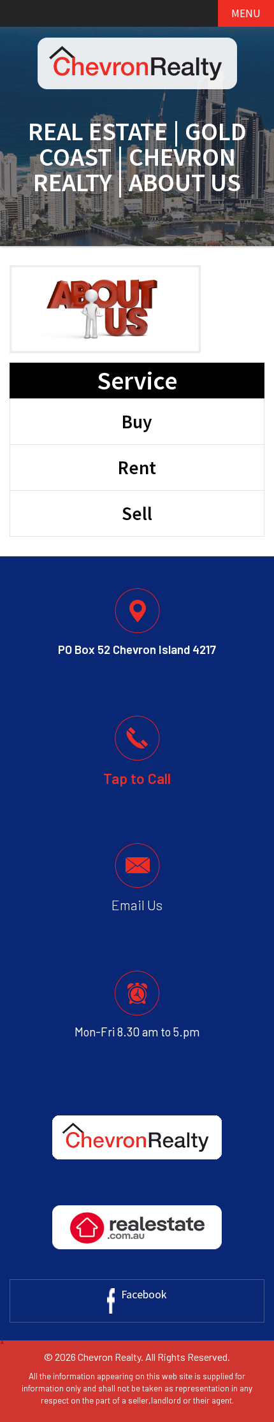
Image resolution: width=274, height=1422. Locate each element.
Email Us (137, 904)
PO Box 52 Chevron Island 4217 (137, 650)
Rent (137, 467)
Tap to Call (137, 779)
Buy (137, 421)
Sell (137, 513)
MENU (246, 13)
